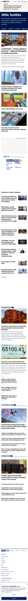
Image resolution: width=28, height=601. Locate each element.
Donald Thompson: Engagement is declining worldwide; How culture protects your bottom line (11, 88)
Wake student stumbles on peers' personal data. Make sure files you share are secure (13, 499)
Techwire (10, 28)
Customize (14, 594)
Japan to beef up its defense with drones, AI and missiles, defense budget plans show (13, 439)
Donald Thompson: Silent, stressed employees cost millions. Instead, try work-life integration (9, 232)
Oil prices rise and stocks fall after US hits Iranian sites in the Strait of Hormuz (13, 362)
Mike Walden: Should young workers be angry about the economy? (8, 208)
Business (4, 28)
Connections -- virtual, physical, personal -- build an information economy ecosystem (14, 51)
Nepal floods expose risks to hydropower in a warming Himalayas (9, 397)
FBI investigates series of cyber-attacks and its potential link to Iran (13, 493)
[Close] (26, 584)
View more (3, 277)
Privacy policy (8, 591)
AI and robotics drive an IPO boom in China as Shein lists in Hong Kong (13, 444)
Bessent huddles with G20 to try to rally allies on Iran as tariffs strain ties (9, 389)
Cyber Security (6, 456)
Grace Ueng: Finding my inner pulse (12, 109)
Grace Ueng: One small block (8, 262)
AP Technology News (8, 405)
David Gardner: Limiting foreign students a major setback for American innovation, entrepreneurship (8, 252)
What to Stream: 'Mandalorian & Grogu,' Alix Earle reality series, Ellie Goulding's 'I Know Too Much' (13, 450)
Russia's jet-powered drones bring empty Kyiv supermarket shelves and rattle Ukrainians (13, 328)
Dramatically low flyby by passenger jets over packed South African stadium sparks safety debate (13, 426)
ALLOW (14, 598)
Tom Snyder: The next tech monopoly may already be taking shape (8, 242)
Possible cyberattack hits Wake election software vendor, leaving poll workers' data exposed (13, 477)
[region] (14, 591)
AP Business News (7, 307)
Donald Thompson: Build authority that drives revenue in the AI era (8, 271)
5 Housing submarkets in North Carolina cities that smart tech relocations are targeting (9, 198)
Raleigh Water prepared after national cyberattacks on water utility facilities (12, 488)
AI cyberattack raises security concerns (12, 484)
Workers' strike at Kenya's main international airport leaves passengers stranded (9, 380)
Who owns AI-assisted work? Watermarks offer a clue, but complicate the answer (13, 129)
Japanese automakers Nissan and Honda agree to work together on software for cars (13, 433)
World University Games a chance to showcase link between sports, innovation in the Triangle (9, 218)
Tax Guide (17, 28)
